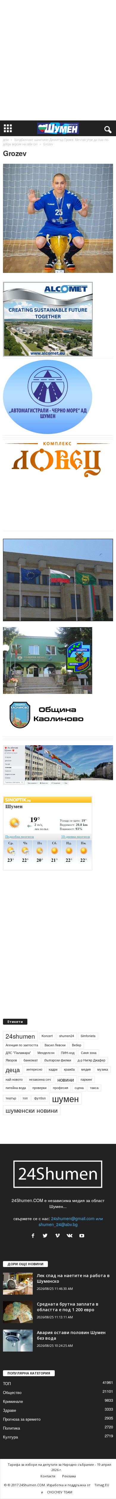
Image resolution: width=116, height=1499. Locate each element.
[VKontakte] (71, 1236)
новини (65, 1079)
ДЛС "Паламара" (18, 1052)
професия (60, 1087)
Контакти (47, 1476)
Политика (11, 1428)
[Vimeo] (59, 1236)
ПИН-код (67, 1052)
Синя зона (88, 1052)
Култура (10, 1437)
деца (13, 1069)
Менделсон (45, 1052)
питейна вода (16, 1087)
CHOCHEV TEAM (59, 1492)
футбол (40, 1098)
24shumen (20, 1035)
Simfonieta (88, 1036)
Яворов (11, 1060)
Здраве (9, 1410)
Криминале (13, 1401)
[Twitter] (46, 1236)
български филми (57, 1060)
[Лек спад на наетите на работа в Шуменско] (18, 1284)
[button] (106, 128)
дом (6, 140)
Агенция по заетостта (22, 1045)
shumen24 (66, 1036)
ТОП (7, 1383)
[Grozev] (58, 218)
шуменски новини (32, 1110)
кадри (53, 1069)
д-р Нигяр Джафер (91, 1060)
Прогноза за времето (21, 1419)
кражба (69, 1069)
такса (94, 1087)
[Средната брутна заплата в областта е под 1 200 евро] (18, 1312)
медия (86, 1069)
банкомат (30, 1060)
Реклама (69, 1476)
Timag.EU (101, 1485)
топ (25, 1098)
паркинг (86, 1079)
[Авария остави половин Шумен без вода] (18, 1341)
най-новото (14, 1079)
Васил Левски (55, 1045)
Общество (12, 1392)
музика (102, 1069)
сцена (79, 1087)
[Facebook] (34, 1236)
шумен (65, 1098)
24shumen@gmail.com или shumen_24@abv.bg (71, 1221)
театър (11, 1098)
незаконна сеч (40, 1079)
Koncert (47, 1036)
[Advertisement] (58, 60)
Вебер (76, 1045)
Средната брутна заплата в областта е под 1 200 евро (67, 1306)
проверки (39, 1087)
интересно (34, 1069)
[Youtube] (82, 1236)
